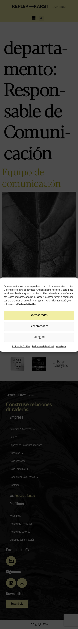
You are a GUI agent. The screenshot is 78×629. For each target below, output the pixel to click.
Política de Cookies (21, 346)
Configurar (39, 337)
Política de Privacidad (43, 346)
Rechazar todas (39, 326)
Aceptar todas (39, 315)
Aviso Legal (61, 346)
